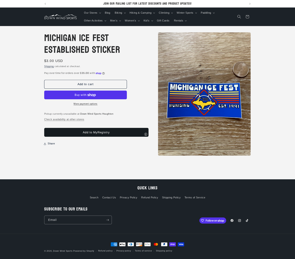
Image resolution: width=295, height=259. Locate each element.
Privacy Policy (128, 197)
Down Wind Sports (62, 251)
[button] (92, 13)
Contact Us (109, 197)
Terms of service (143, 251)
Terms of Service (195, 197)
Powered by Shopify (83, 251)
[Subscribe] (107, 220)
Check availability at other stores (64, 119)
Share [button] (51, 143)
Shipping (49, 66)
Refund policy (105, 251)
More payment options (85, 104)
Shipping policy (164, 251)
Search (94, 197)
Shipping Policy (171, 197)
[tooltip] (146, 134)
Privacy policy (123, 251)
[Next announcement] (250, 3)
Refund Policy (149, 197)
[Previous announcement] (45, 3)
